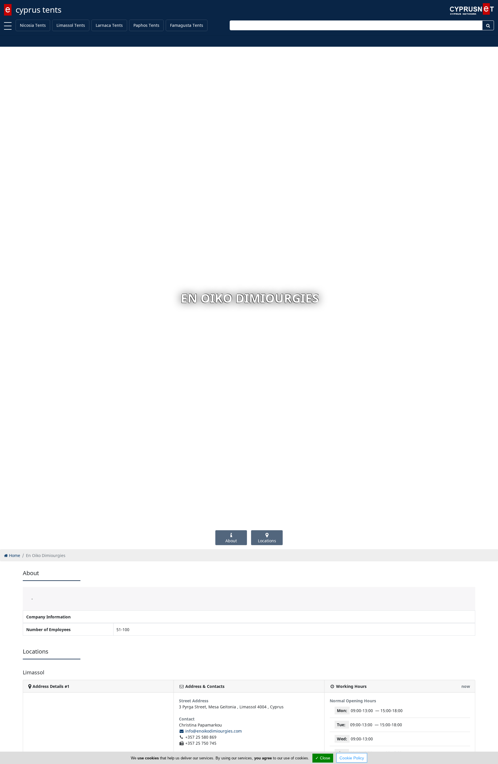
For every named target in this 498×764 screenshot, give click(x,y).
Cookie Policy (351, 758)
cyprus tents (38, 9)
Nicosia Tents (33, 25)
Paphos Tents (146, 25)
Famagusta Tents (186, 25)
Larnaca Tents (109, 25)
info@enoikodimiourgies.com (213, 731)
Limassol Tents (70, 25)
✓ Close (322, 758)
